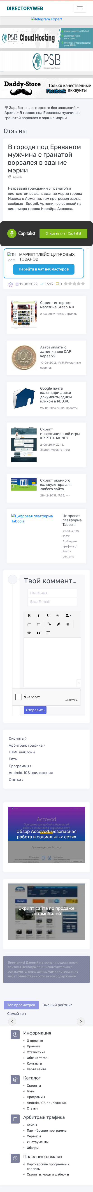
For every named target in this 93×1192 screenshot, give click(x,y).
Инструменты (38, 1142)
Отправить (35, 710)
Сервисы (34, 1136)
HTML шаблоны (22, 752)
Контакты (34, 1063)
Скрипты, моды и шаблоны (48, 1174)
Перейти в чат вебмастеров (44, 269)
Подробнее (46, 835)
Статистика (36, 1052)
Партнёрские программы (47, 1131)
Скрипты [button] (16, 738)
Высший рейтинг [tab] (57, 1005)
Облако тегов (37, 1058)
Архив (17, 177)
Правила (33, 1046)
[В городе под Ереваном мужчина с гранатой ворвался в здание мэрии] (11, 284)
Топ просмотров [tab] (21, 1005)
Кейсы (32, 1125)
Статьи (32, 1108)
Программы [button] (19, 766)
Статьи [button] (15, 780)
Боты (13, 759)
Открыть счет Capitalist (63, 233)
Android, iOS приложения (31, 773)
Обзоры (33, 1148)
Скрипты (34, 1086)
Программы (36, 1097)
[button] (29, 615)
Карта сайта (36, 1069)
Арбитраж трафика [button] (26, 745)
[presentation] (12, 1022)
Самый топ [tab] (16, 1013)
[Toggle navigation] (80, 8)
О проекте (35, 1041)
